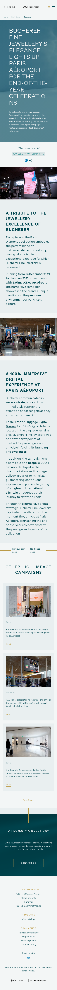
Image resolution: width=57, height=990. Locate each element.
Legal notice (28, 936)
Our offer (28, 902)
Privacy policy (28, 940)
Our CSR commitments (28, 906)
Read (8, 644)
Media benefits (28, 898)
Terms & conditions (28, 932)
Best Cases (15, 17)
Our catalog (28, 919)
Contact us (28, 863)
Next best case (35, 550)
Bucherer (27, 17)
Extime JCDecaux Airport (28, 894)
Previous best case (18, 550)
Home (5, 17)
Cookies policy (28, 944)
